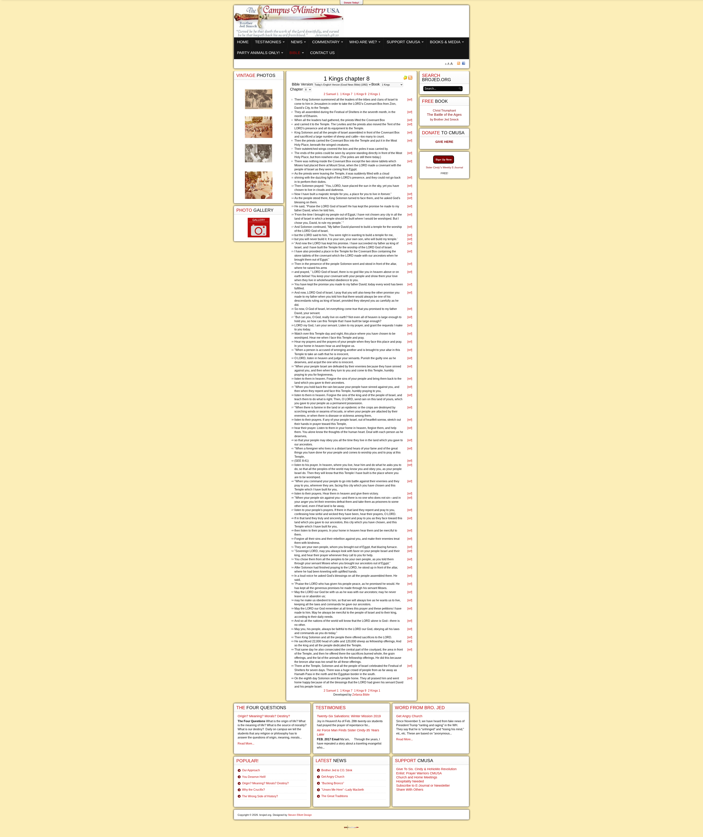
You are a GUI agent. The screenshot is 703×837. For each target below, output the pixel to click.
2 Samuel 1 (331, 94)
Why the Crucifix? (253, 789)
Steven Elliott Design (300, 814)
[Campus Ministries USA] (351, 827)
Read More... (246, 743)
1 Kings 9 (360, 94)
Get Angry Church (332, 776)
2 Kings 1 (374, 94)
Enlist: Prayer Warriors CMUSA (419, 773)
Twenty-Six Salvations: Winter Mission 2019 (349, 716)
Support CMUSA (403, 42)
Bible (294, 53)
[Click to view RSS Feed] (410, 78)
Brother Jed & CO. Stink (336, 770)
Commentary (326, 42)
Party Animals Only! (258, 53)
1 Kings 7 (346, 94)
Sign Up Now (444, 159)
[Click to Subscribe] (405, 78)
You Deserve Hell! (254, 776)
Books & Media (445, 42)
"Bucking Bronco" (332, 783)
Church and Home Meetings (416, 777)
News (296, 42)
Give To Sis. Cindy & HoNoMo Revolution (426, 769)
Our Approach (251, 770)
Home (243, 42)
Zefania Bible (361, 694)
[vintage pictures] (259, 144)
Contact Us (322, 53)
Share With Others (409, 789)
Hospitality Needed (410, 781)
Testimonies (268, 42)
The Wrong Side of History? (260, 796)
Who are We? (363, 42)
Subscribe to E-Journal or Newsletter (423, 785)
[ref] (409, 99)
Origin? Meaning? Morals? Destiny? (264, 716)
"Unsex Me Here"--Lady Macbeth (342, 789)
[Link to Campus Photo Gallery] (259, 227)
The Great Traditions (334, 796)
